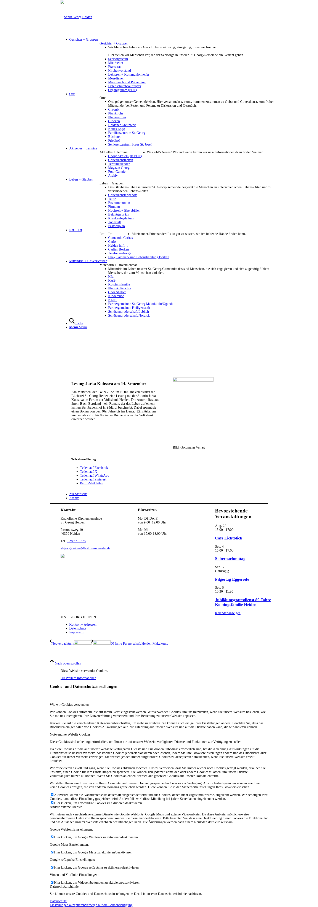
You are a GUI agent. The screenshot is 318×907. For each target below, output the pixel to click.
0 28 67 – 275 (76, 541)
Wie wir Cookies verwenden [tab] (69, 704)
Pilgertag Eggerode (232, 579)
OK (63, 678)
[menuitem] (174, 39)
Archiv (74, 498)
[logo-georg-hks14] (76, 17)
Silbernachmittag (230, 558)
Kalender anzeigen (228, 613)
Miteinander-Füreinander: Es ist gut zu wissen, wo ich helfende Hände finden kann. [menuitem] (189, 234)
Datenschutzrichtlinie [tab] (64, 886)
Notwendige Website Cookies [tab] (70, 734)
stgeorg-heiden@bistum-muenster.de (85, 548)
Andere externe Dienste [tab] (66, 807)
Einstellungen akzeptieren (67, 905)
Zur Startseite (78, 494)
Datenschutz (58, 901)
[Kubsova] (193, 380)
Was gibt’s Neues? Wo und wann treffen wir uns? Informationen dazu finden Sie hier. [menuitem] (205, 152)
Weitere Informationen (81, 678)
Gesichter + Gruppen (114, 43)
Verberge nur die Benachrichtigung (109, 905)
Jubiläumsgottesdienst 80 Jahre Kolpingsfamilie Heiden (243, 602)
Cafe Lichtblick (228, 538)
